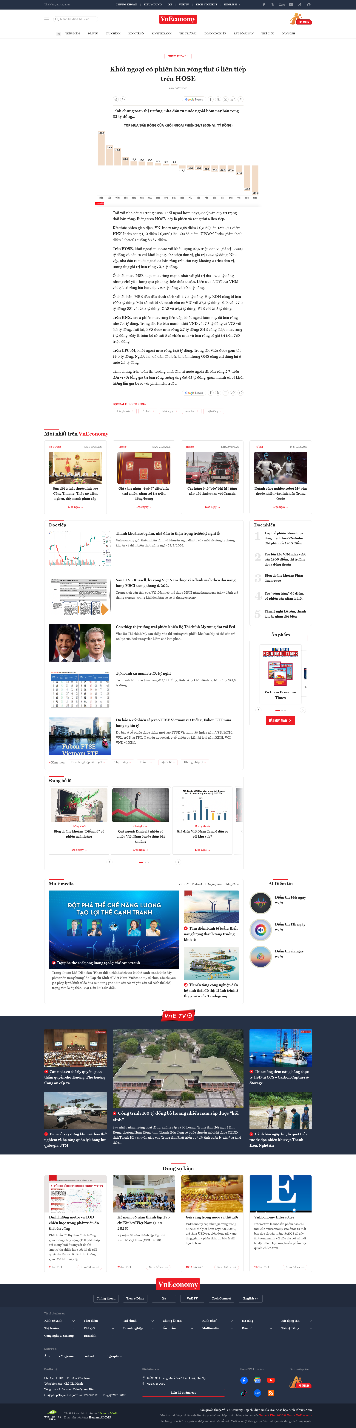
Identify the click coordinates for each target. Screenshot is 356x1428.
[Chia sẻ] (241, 99)
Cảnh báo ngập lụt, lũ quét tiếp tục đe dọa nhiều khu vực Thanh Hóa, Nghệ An (278, 1140)
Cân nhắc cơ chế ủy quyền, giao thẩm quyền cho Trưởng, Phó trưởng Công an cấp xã (74, 1077)
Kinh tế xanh (162, 33)
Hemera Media (108, 1413)
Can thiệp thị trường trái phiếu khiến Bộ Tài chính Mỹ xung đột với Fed (175, 627)
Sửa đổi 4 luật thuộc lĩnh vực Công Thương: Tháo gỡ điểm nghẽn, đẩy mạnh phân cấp (75, 493)
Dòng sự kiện (178, 1169)
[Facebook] (264, 5)
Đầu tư (93, 33)
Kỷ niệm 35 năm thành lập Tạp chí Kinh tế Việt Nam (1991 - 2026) (143, 1223)
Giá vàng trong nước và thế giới (212, 1217)
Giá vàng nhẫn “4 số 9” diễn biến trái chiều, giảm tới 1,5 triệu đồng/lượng (143, 493)
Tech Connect (206, 4)
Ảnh (47, 1356)
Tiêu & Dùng (153, 4)
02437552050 (156, 1383)
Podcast (197, 884)
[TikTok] (300, 5)
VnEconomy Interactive (274, 1217)
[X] (273, 5)
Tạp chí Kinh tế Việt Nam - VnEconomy (285, 1415)
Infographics (213, 884)
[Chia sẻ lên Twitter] (218, 99)
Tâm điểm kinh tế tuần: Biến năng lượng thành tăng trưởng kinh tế (211, 934)
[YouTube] (291, 5)
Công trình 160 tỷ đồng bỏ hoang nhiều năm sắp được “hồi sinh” (176, 1116)
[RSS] (271, 1393)
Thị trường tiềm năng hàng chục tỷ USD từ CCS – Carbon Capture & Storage (279, 1077)
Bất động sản (244, 33)
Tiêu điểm (72, 33)
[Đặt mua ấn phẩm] (301, 19)
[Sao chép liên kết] (233, 99)
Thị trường (188, 33)
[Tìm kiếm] (57, 19)
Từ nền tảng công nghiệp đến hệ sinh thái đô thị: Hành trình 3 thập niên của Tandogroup (211, 990)
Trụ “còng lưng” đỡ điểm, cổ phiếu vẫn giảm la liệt (284, 596)
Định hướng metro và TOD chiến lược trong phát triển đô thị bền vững (74, 1223)
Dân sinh (288, 33)
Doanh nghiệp (215, 33)
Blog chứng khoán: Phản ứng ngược (284, 578)
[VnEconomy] (178, 124)
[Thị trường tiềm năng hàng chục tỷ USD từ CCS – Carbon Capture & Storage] (280, 1048)
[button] (141, 862)
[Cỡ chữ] (123, 99)
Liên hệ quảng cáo (183, 1392)
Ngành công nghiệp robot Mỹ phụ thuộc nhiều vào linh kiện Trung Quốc (281, 493)
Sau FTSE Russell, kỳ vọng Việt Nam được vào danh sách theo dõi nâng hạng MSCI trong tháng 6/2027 (175, 583)
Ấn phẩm (280, 635)
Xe (170, 4)
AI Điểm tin (281, 884)
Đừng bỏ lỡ (60, 781)
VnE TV (184, 4)
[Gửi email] (226, 99)
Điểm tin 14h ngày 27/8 (290, 900)
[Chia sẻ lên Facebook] (211, 99)
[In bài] (116, 99)
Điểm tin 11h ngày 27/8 (290, 927)
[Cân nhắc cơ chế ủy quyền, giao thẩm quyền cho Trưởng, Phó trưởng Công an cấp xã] (75, 1048)
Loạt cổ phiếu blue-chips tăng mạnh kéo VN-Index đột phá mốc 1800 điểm (284, 538)
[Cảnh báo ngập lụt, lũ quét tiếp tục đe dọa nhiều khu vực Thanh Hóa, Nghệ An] (280, 1110)
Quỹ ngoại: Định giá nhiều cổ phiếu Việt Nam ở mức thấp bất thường (140, 836)
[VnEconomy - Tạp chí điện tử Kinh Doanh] (178, 1284)
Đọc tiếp (57, 525)
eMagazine (232, 884)
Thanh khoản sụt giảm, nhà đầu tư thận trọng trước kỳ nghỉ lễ (168, 534)
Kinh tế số (136, 33)
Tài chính (113, 33)
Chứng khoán (126, 4)
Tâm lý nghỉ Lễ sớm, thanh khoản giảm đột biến (285, 614)
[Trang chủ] (58, 34)
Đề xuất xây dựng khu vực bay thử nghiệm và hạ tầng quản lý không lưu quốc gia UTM (75, 1140)
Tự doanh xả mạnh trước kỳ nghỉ (143, 674)
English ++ (232, 4)
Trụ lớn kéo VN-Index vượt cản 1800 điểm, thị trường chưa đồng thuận (285, 559)
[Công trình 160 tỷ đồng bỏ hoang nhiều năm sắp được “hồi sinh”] (178, 1068)
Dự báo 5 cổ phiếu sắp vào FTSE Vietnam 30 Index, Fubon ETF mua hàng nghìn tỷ (173, 723)
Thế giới (267, 33)
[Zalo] (282, 5)
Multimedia (61, 884)
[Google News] (309, 5)
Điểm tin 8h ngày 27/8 (289, 954)
